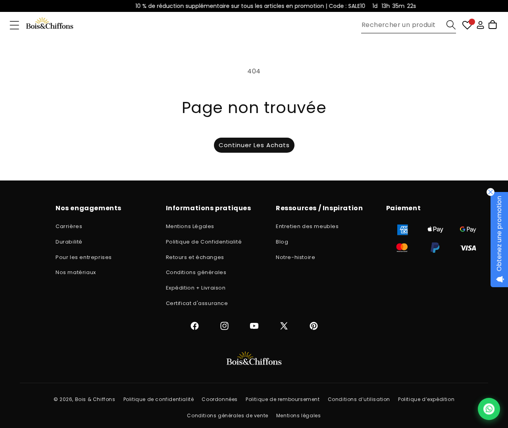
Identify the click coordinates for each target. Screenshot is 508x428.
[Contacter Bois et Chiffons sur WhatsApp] (489, 409)
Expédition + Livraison (196, 288)
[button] (14, 25)
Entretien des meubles (307, 226)
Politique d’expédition (426, 399)
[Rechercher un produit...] (451, 25)
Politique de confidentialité (158, 399)
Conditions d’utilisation (359, 399)
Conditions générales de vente (227, 415)
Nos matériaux (76, 272)
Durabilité (69, 242)
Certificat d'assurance (197, 303)
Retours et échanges (195, 257)
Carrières (69, 226)
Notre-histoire (295, 257)
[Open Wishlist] (467, 25)
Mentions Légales (190, 226)
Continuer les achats (254, 145)
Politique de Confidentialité (204, 242)
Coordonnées (220, 399)
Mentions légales (298, 415)
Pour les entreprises (84, 257)
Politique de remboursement (283, 399)
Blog (282, 242)
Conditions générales (196, 272)
